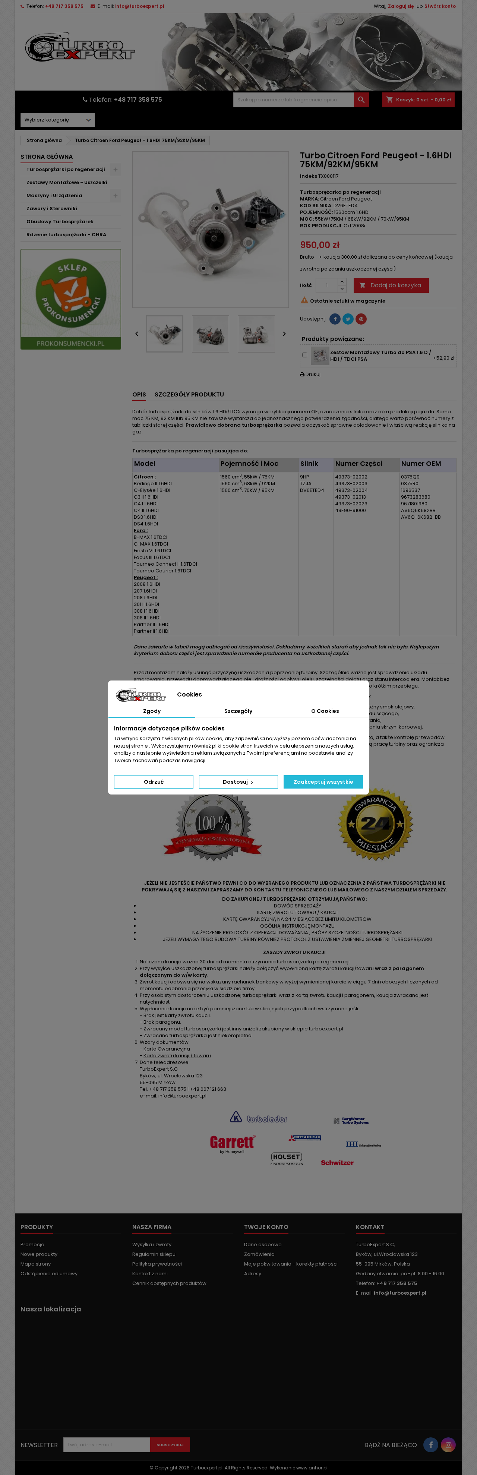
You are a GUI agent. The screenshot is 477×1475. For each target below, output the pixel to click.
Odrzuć (154, 782)
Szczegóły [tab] (238, 711)
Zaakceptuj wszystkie (323, 782)
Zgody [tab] (152, 711)
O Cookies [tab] (325, 711)
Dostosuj (236, 782)
